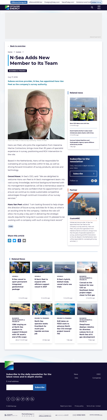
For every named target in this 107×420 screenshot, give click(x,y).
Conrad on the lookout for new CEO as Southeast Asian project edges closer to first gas (87, 289)
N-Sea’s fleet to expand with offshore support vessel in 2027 (42, 283)
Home (10, 52)
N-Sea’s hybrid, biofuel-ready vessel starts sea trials (64, 283)
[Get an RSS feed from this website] (32, 399)
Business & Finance (17, 71)
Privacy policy (79, 406)
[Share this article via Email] (24, 240)
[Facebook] (8, 399)
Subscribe (78, 174)
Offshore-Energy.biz (19, 2)
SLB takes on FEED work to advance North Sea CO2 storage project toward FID (64, 327)
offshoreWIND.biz (35, 2)
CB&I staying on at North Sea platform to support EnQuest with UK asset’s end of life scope (19, 331)
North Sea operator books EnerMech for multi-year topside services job (42, 327)
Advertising (96, 2)
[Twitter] (95, 180)
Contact (98, 406)
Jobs (76, 378)
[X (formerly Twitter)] (13, 399)
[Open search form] (92, 7)
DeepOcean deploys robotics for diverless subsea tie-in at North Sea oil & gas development (87, 331)
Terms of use (91, 406)
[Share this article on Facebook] (19, 240)
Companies (96, 378)
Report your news (66, 406)
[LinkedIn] (92, 180)
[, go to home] (12, 7)
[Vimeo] (23, 399)
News (76, 374)
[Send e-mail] (27, 399)
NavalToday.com (68, 2)
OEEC (99, 374)
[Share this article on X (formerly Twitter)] (14, 240)
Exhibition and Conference (86, 2)
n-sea (10, 226)
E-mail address (12, 381)
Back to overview (17, 46)
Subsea (18, 52)
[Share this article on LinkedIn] (9, 240)
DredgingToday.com (52, 2)
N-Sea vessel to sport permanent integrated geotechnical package (19, 284)
